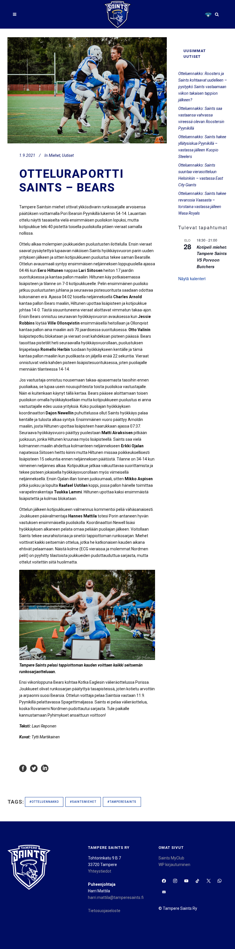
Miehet (54, 155)
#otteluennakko (44, 801)
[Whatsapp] (219, 881)
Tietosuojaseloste (104, 910)
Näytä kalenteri (191, 278)
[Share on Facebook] (23, 768)
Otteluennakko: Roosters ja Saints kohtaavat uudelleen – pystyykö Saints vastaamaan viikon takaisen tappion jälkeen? (202, 86)
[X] (208, 881)
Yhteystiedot (99, 871)
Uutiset (68, 155)
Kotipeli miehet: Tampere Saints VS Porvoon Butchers (212, 256)
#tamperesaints (121, 801)
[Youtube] (186, 881)
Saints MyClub (171, 858)
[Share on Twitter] (34, 768)
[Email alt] (164, 892)
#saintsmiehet (83, 801)
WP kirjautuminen (174, 864)
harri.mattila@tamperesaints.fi (116, 897)
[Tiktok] (197, 881)
